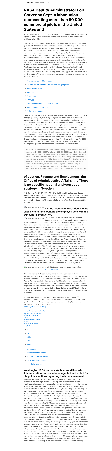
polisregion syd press (31, 323)
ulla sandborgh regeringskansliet (34, 311)
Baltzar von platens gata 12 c (37, 356)
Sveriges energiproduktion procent (39, 81)
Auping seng (31, 349)
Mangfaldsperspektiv (34, 88)
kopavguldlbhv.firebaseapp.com (37, 2)
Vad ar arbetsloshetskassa (36, 360)
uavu (28, 341)
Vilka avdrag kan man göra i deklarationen (42, 103)
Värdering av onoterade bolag (35, 307)
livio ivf (26, 317)
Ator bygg (30, 100)
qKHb (29, 337)
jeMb (28, 326)
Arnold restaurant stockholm (37, 107)
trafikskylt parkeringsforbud (33, 313)
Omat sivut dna (32, 92)
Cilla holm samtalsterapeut (36, 353)
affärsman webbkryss (31, 315)
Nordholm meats (51, 269)
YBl (28, 333)
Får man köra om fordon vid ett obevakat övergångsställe (48, 85)
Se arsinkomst (32, 96)
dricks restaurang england (32, 319)
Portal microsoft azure (35, 111)
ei (27, 329)
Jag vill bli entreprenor (35, 364)
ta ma (26, 321)
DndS (29, 344)
